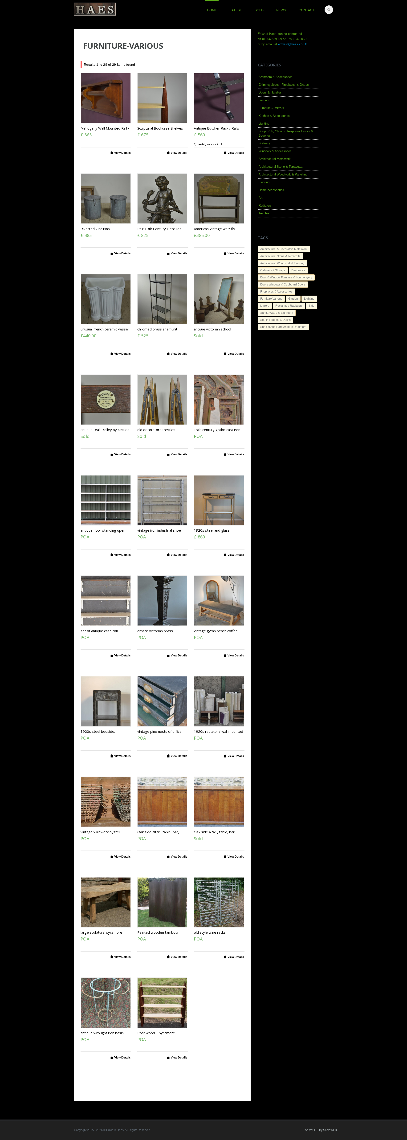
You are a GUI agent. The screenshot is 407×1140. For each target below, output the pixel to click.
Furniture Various (271, 298)
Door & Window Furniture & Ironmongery (286, 277)
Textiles (264, 213)
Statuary (264, 143)
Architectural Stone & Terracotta (280, 166)
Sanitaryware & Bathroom (276, 312)
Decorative (298, 270)
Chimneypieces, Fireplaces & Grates (284, 84)
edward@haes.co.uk (292, 44)
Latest (236, 10)
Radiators (265, 205)
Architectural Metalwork (275, 159)
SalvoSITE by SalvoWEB (321, 1130)
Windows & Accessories (275, 151)
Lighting (264, 123)
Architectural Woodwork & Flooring (282, 263)
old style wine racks (210, 932)
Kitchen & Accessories (274, 116)
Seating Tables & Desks (275, 320)
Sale (311, 305)
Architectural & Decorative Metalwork (283, 249)
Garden (264, 100)
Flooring (264, 182)
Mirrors (264, 305)
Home (212, 10)
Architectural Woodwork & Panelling (283, 174)
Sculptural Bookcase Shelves (160, 128)
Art (261, 198)
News (281, 10)
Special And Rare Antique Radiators (283, 327)
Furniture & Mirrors (271, 108)
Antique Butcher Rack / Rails (216, 128)
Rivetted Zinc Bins (95, 228)
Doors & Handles (270, 92)
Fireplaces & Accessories (276, 291)
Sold (259, 10)
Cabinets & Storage (272, 270)
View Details (122, 153)
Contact (306, 10)
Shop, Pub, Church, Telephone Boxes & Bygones (286, 133)
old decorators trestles (156, 429)
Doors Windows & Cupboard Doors (282, 284)
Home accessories (271, 190)
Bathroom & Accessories (276, 77)
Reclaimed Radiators (288, 305)
